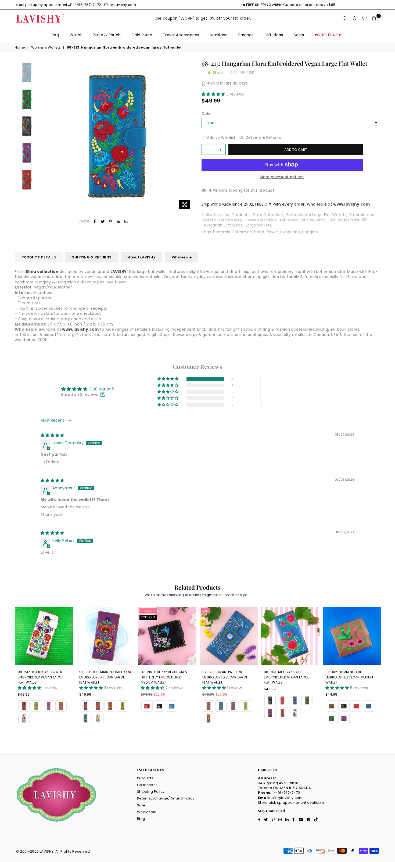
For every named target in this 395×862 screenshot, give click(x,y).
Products (145, 778)
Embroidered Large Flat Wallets (316, 214)
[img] (52, 435)
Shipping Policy (150, 791)
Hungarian (290, 232)
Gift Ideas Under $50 (348, 220)
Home (20, 47)
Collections (147, 784)
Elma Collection (268, 214)
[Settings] (355, 18)
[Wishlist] (364, 18)
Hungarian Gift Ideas (222, 225)
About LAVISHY (142, 257)
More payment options (282, 177)
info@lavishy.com (287, 797)
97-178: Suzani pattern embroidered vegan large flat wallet (225, 677)
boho (259, 232)
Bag (55, 35)
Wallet (76, 35)
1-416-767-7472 (87, 4)
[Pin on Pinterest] (111, 221)
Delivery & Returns (263, 137)
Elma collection (42, 271)
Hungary (310, 232)
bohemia (222, 232)
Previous (46, 136)
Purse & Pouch (107, 35)
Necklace (219, 35)
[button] (214, 94)
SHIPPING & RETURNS (92, 257)
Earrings (245, 35)
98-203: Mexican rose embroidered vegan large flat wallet (286, 677)
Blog (141, 818)
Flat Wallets (230, 220)
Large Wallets (259, 225)
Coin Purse (141, 35)
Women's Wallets (45, 47)
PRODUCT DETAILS (38, 257)
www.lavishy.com (80, 329)
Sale (148, 611)
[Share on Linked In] (119, 221)
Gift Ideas (273, 35)
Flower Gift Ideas (261, 220)
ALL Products (237, 214)
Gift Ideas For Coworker (302, 220)
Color (207, 113)
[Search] (345, 18)
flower (272, 232)
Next (188, 136)
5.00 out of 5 (101, 389)
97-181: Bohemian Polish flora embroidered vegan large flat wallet (105, 677)
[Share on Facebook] (95, 221)
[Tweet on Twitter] (103, 221)
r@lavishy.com (122, 4)
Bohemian (242, 232)
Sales (299, 35)
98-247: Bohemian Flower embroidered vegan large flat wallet (40, 677)
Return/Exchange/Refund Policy (165, 798)
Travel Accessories (181, 35)
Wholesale (182, 257)
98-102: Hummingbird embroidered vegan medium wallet (349, 677)
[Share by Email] (126, 221)
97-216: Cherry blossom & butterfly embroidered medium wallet (164, 677)
